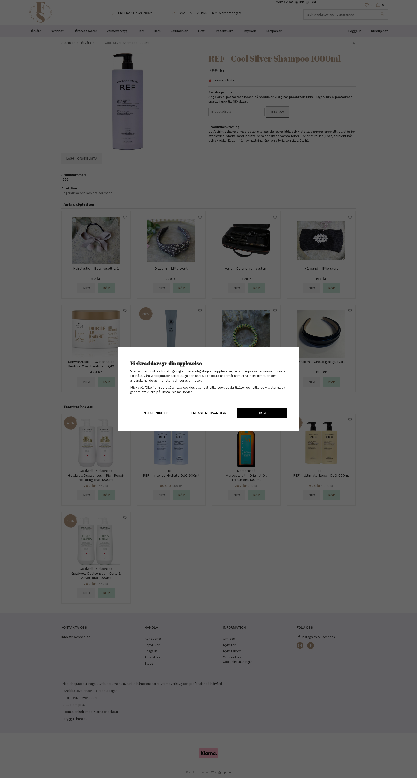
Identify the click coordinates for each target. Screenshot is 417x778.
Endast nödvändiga (208, 413)
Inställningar (155, 413)
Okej (262, 413)
